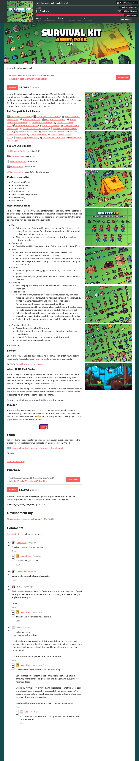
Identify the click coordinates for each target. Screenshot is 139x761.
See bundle (125, 19)
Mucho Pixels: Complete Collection (28, 78)
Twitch (60, 448)
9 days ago (32, 543)
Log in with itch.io (15, 534)
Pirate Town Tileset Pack (54, 137)
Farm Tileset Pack (50, 125)
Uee (18, 627)
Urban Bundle (16, 166)
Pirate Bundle (16, 156)
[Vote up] (8, 542)
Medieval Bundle (18, 161)
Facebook (34, 448)
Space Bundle (16, 171)
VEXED (19, 587)
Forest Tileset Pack (31, 119)
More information (15, 461)
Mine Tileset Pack (37, 134)
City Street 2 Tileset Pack (48, 116)
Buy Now (12, 87)
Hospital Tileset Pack (55, 119)
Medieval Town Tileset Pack (36, 128)
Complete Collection (19, 151)
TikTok (53, 448)
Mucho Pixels (26, 556)
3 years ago (28, 587)
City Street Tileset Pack (21, 116)
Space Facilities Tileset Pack (55, 131)
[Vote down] (8, 545)
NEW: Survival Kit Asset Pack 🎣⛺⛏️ (25, 519)
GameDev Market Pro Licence (30, 364)
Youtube (44, 448)
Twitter (24, 448)
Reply (14, 551)
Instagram (15, 448)
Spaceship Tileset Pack (26, 131)
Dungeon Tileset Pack (42, 122)
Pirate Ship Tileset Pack (27, 137)
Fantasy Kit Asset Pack (27, 125)
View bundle (123, 77)
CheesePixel (21, 543)
